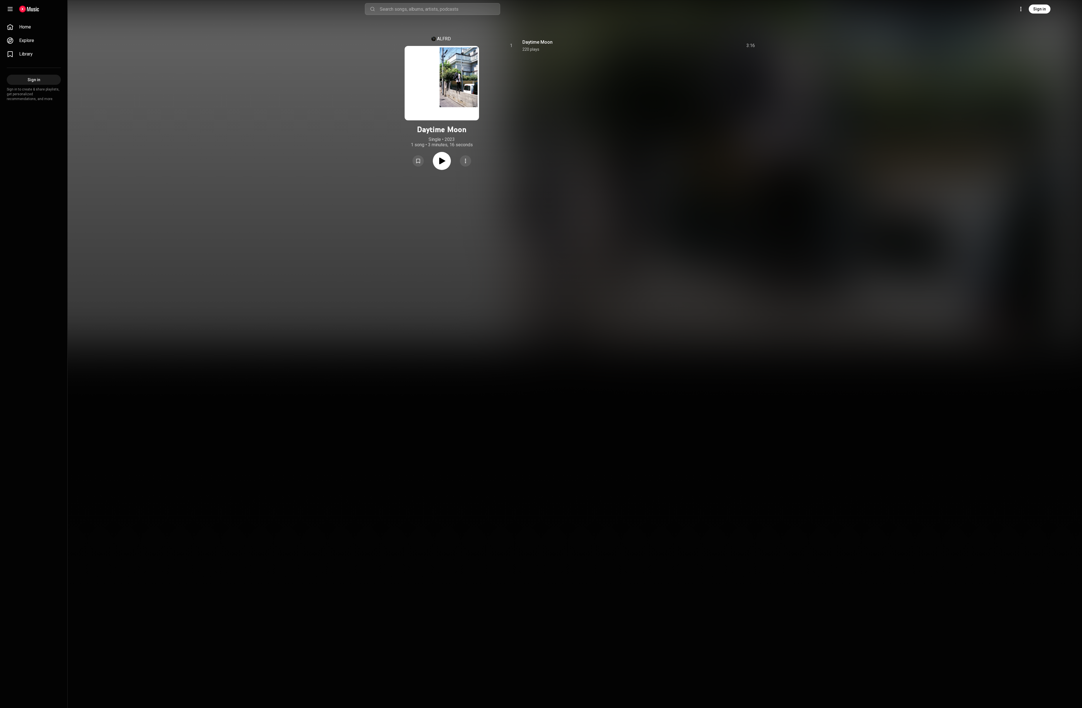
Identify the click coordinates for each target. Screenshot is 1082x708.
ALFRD (444, 38)
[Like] (708, 46)
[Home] (29, 9)
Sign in (1039, 9)
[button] (418, 161)
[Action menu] (465, 161)
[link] (33, 27)
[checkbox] (751, 45)
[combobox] (440, 9)
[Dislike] (719, 46)
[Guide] (10, 9)
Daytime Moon (537, 42)
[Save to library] (418, 161)
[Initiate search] (372, 9)
